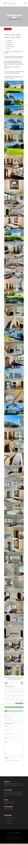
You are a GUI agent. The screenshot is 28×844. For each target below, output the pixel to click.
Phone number (8, 737)
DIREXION (13, 834)
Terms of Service (18, 838)
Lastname (7, 729)
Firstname (7, 726)
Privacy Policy (11, 838)
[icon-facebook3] (5, 809)
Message (6, 741)
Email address (8, 733)
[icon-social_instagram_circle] (8, 809)
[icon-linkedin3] (11, 809)
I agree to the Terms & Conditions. (12, 760)
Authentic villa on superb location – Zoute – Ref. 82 (12, 36)
